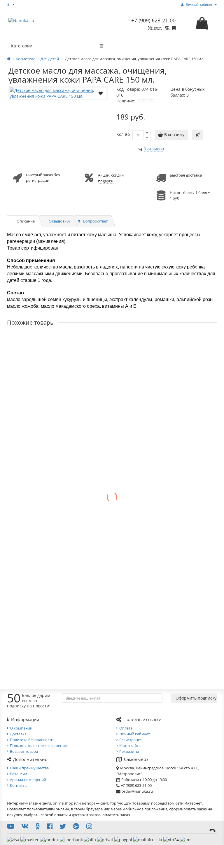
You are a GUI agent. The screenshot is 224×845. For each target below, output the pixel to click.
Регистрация (130, 739)
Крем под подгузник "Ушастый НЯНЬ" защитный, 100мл (63, 514)
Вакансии (18, 773)
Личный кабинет (134, 734)
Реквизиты (129, 751)
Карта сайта (130, 745)
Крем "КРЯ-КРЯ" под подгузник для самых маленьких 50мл (66, 398)
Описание (26, 221)
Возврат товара (24, 751)
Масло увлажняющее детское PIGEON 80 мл (51, 571)
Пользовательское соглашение (38, 745)
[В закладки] (101, 93)
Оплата (125, 728)
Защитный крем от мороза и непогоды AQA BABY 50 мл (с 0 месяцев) (76, 340)
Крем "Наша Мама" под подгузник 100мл (48, 456)
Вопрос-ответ (95, 221)
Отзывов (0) (59, 221)
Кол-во (123, 134)
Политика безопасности (31, 739)
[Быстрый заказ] (197, 135)
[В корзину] (30, 377)
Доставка (18, 734)
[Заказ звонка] (212, 830)
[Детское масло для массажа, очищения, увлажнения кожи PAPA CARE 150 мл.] (58, 93)
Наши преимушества (29, 768)
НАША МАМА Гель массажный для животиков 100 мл (60, 629)
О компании (21, 728)
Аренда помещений (28, 779)
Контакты (18, 785)
